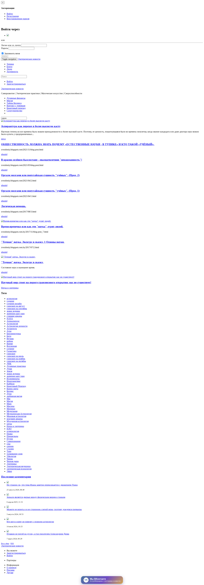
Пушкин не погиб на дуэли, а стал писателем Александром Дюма (38, 534)
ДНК (9, 363)
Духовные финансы (16, 98)
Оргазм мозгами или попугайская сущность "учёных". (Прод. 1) (40, 190)
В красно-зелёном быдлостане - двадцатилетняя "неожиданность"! (41, 159)
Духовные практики (16, 366)
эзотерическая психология (19, 469)
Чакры (10, 459)
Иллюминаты (13, 378)
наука (9, 424)
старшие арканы (14, 316)
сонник (10, 446)
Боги (9, 336)
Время (10, 343)
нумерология (13, 431)
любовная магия (14, 396)
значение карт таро (16, 313)
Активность (12, 71)
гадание (10, 301)
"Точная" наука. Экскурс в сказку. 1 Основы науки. (32, 241)
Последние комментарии (16, 476)
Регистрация (13, 16)
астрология (12, 298)
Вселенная (12, 346)
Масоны (10, 406)
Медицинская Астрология (19, 414)
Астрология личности (17, 326)
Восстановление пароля (18, 19)
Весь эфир (5, 543)
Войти (10, 14)
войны (10, 341)
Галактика (11, 351)
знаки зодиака (13, 311)
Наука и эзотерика (9, 288)
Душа (9, 368)
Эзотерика (12, 464)
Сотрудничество (14, 110)
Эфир (9, 471)
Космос (10, 391)
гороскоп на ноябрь (16, 358)
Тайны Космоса (14, 103)
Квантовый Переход (16, 386)
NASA (10, 318)
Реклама (10, 570)
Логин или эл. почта (11, 45)
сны (8, 444)
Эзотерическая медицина (19, 466)
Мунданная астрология (18, 421)
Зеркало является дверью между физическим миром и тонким (36, 497)
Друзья (10, 572)
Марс (9, 404)
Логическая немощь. (13, 206)
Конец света (12, 388)
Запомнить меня (12, 53)
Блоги (9, 66)
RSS (12, 543)
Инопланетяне (13, 381)
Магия (10, 100)
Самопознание (14, 441)
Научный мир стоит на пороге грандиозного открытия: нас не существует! (46, 282)
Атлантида (12, 328)
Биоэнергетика (14, 333)
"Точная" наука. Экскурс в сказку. (22, 262)
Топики (10, 64)
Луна (9, 394)
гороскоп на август (16, 306)
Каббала (10, 383)
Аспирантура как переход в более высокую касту (31, 126)
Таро (9, 451)
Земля (9, 371)
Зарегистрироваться (16, 84)
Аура (9, 331)
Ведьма (10, 338)
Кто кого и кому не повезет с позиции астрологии (30, 521)
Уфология (11, 456)
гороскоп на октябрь (16, 361)
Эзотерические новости (29, 59)
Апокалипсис (13, 321)
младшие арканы (15, 419)
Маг (9, 399)
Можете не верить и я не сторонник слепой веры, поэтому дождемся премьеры (44, 509)
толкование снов (14, 454)
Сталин (10, 449)
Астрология (12, 323)
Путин (10, 439)
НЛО (9, 429)
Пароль (4, 48)
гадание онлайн (14, 303)
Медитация (12, 411)
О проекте (11, 567)
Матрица (11, 409)
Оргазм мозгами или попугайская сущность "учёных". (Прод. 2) (40, 175)
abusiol (4, 154)
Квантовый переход (16, 108)
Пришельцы (12, 436)
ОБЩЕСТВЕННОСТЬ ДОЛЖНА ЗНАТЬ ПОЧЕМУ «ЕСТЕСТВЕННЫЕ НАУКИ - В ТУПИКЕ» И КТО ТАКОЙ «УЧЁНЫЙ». (77, 144)
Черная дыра (13, 461)
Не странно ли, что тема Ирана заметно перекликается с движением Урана (42, 485)
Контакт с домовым (16, 105)
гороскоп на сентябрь (17, 308)
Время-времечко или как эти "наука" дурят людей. (32, 226)
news (3, 139)
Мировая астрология (16, 416)
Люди (9, 69)
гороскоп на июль (15, 356)
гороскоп (11, 353)
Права (9, 434)
